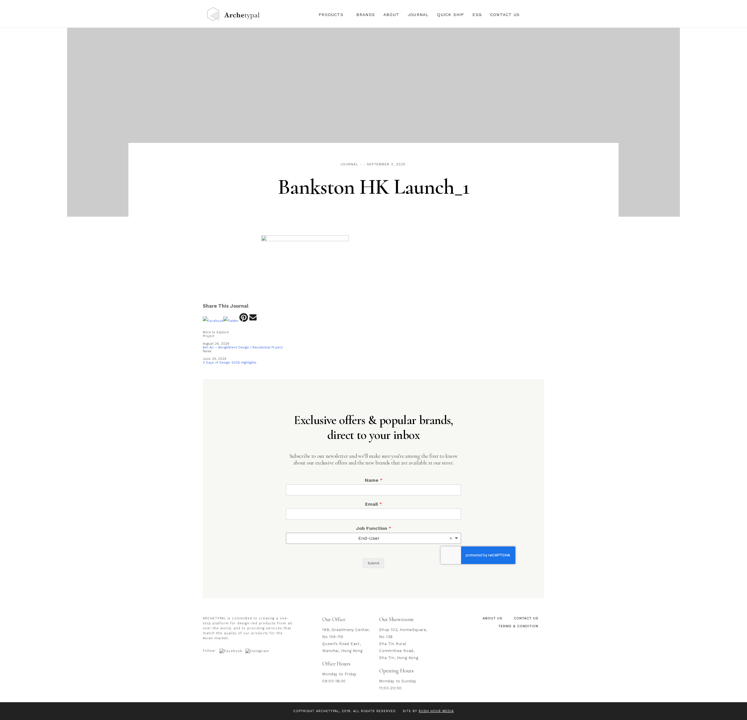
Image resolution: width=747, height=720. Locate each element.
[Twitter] (231, 321)
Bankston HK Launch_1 (373, 187)
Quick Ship (450, 14)
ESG (477, 14)
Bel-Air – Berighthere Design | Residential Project (243, 347)
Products (331, 14)
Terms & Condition (518, 626)
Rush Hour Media (436, 711)
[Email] (253, 321)
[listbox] (373, 538)
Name (374, 480)
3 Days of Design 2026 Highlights (229, 363)
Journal (418, 14)
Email (373, 504)
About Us (492, 618)
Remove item (451, 538)
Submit (373, 563)
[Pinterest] (243, 321)
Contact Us (505, 14)
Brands (365, 14)
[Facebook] (213, 321)
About (391, 14)
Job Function (373, 528)
